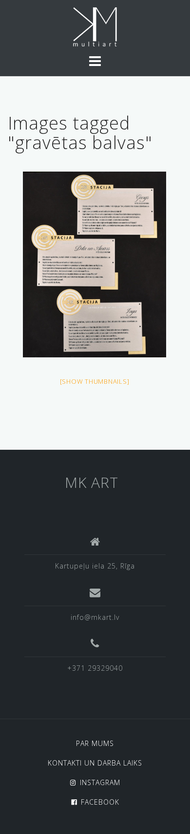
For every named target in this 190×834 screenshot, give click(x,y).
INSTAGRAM (100, 782)
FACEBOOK (100, 802)
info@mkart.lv (95, 617)
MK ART (91, 482)
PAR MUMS (95, 743)
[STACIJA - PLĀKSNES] (94, 264)
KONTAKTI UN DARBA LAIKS (95, 763)
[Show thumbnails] (95, 381)
